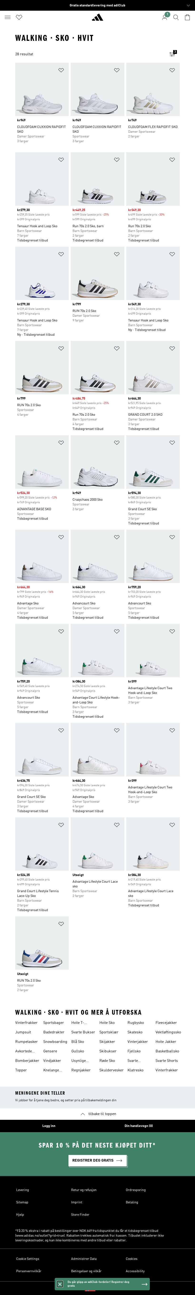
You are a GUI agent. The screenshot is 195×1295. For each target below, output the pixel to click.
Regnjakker (81, 1070)
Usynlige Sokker (78, 1061)
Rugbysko (135, 1023)
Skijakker (107, 1042)
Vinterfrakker (26, 1023)
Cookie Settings (27, 1259)
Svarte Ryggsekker (137, 1061)
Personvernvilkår (28, 1271)
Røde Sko (107, 1061)
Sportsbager (53, 1023)
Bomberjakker (27, 1061)
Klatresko (135, 1070)
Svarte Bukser (83, 1032)
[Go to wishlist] (19, 17)
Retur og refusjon (84, 1190)
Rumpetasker (26, 1042)
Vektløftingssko (168, 1032)
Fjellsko (134, 1051)
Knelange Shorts (51, 1071)
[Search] (176, 17)
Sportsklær (108, 1032)
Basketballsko (167, 1051)
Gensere (50, 1051)
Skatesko (134, 1032)
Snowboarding (55, 1042)
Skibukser (108, 1051)
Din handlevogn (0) (139, 1126)
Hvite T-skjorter (78, 1023)
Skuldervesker (111, 1070)
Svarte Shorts (167, 1061)
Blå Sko (77, 1042)
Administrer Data (84, 1259)
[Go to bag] (187, 17)
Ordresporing (136, 1190)
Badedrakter (53, 1032)
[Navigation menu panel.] (7, 17)
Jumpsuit (23, 1032)
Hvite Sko (107, 1023)
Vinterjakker (137, 1042)
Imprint (76, 1202)
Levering (22, 1190)
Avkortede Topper (23, 1052)
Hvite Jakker (166, 1042)
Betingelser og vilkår (86, 1271)
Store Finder (80, 1214)
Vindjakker (52, 1061)
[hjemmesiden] (97, 19)
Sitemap (22, 1202)
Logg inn (48, 1126)
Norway (104, 1288)
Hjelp (20, 1214)
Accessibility (135, 1271)
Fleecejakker (166, 1023)
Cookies (131, 1259)
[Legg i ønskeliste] (61, 71)
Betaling (132, 1202)
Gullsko (77, 1051)
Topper (21, 1070)
